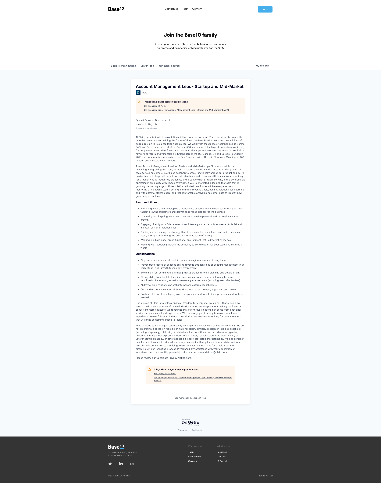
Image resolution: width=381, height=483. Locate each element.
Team (185, 8)
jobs (147, 65)
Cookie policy (197, 430)
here (188, 357)
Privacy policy (184, 430)
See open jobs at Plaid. (154, 106)
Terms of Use (266, 476)
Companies (171, 8)
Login (265, 9)
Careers (192, 461)
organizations (123, 65)
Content (197, 8)
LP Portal (222, 461)
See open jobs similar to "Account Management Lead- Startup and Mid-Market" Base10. (186, 110)
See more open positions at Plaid (190, 398)
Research (222, 452)
